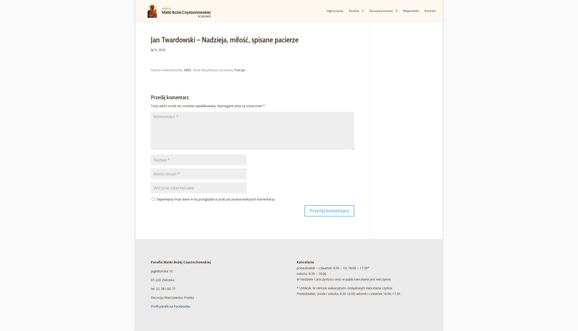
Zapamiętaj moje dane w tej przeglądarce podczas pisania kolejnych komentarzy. (215, 199)
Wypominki (411, 11)
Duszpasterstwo (381, 11)
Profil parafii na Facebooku (170, 306)
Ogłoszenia (334, 11)
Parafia (354, 11)
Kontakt (430, 11)
